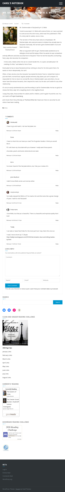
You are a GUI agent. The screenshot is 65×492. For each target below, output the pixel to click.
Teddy (12, 227)
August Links (7, 377)
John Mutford (14, 177)
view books (19, 439)
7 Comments (26, 23)
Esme (12, 137)
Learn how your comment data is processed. (44, 289)
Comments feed (8, 476)
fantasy (6, 108)
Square (18, 489)
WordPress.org (7, 479)
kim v (12, 162)
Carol (17, 23)
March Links (6, 359)
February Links (7, 355)
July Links (6, 374)
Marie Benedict (11, 396)
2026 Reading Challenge (12, 428)
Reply (57, 130)
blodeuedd (13, 122)
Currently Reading (11, 389)
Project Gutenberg (17, 96)
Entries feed (6, 473)
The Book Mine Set (30, 100)
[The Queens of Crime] (4, 393)
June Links (6, 370)
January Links (7, 352)
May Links (6, 366)
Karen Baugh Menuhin (8, 408)
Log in (5, 469)
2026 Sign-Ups (7, 348)
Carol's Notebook (13, 3)
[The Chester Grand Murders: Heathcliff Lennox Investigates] (4, 400)
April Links (6, 363)
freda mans (14, 209)
